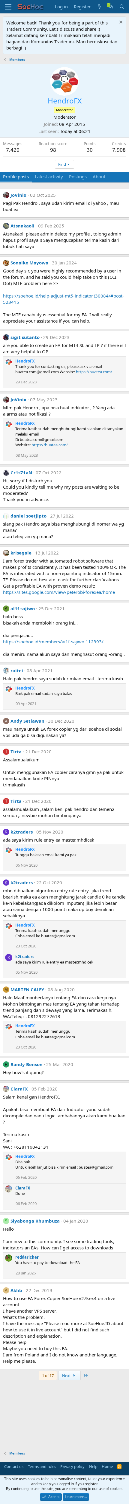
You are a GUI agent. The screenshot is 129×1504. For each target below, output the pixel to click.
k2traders (21, 832)
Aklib (16, 1290)
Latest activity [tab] (49, 176)
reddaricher (27, 1257)
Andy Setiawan (27, 721)
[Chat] (111, 6)
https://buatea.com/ (94, 371)
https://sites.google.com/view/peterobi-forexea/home (59, 592)
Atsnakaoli (22, 226)
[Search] (122, 6)
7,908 (119, 149)
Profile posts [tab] (16, 176)
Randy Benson (26, 1064)
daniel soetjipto (28, 516)
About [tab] (99, 176)
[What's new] (99, 6)
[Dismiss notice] (120, 23)
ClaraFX (19, 1089)
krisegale (21, 553)
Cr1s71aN (21, 472)
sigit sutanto (25, 337)
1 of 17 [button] (48, 1375)
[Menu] (8, 7)
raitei (16, 670)
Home (107, 1466)
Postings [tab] (78, 176)
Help (93, 1466)
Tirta (16, 752)
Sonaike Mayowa (29, 263)
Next (67, 1375)
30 (90, 149)
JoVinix (18, 195)
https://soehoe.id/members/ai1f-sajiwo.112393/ (53, 642)
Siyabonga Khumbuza (35, 1221)
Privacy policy (72, 1466)
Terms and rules (42, 1466)
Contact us (13, 1466)
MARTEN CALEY (27, 989)
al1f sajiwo (22, 608)
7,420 (13, 149)
